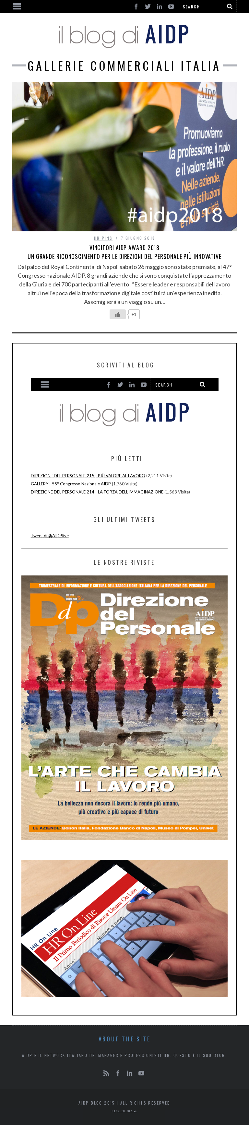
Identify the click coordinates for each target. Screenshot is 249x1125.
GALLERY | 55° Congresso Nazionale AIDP (71, 483)
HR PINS (103, 238)
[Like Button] (118, 314)
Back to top (123, 1111)
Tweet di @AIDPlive (50, 535)
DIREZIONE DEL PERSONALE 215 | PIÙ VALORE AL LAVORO (88, 475)
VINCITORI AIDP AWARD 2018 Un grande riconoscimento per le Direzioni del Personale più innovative (124, 252)
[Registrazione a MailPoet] (125, 405)
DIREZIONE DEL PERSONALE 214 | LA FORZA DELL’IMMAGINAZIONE (97, 491)
